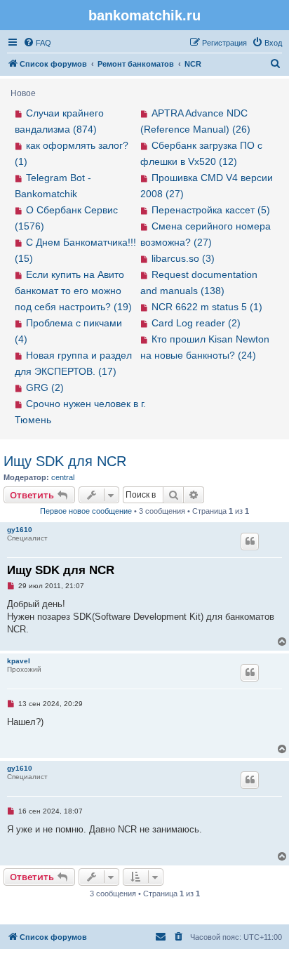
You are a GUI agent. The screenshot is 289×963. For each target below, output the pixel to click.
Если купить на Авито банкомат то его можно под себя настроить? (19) (73, 290)
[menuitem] (37, 42)
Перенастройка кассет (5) (211, 209)
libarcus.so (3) (183, 258)
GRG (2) (45, 387)
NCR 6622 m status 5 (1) (207, 306)
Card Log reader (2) (196, 322)
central (62, 477)
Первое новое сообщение (86, 511)
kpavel (18, 661)
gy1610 (19, 529)
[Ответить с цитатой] (250, 541)
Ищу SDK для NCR (65, 461)
